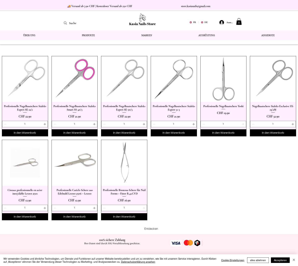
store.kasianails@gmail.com (195, 6)
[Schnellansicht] (25, 79)
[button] (239, 21)
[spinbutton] (25, 124)
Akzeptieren (280, 260)
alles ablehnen (258, 260)
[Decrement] (5, 124)
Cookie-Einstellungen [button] (232, 260)
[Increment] (45, 124)
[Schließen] (294, 260)
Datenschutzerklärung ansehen (138, 261)
